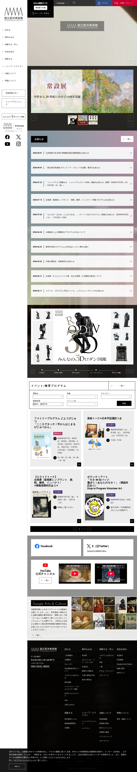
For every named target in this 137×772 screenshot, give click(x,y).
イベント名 (71, 401)
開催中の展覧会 (87, 671)
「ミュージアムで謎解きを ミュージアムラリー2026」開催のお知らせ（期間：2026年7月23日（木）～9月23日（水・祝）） (81, 183)
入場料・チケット (126, 3)
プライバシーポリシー (25, 760)
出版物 (67, 728)
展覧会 (35, 393)
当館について (10, 73)
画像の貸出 (121, 668)
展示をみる (9, 37)
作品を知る (9, 52)
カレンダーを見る (42, 13)
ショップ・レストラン (14, 66)
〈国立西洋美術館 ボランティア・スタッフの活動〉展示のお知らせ (66, 168)
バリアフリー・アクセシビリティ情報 (72, 688)
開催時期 (36, 401)
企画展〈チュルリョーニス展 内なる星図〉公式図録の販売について (67, 276)
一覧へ (128, 139)
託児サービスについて (72, 694)
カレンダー (69, 664)
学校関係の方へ (12, 93)
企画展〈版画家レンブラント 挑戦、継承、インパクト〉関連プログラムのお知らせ (73, 200)
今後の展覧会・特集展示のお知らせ (54, 261)
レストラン (86, 728)
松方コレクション (105, 728)
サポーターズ (104, 741)
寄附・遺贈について (124, 719)
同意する (17, 766)
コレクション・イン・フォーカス (88, 661)
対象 (69, 393)
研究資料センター (71, 719)
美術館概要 (103, 719)
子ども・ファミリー (106, 671)
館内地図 (68, 682)
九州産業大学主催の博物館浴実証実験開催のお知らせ (61, 153)
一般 (100, 667)
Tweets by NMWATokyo (96, 551)
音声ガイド (121, 673)
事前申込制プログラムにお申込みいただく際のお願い (61, 247)
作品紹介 (85, 667)
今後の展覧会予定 (88, 675)
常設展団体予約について (72, 670)
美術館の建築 (104, 732)
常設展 (84, 655)
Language (61, 3)
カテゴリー (105, 393)
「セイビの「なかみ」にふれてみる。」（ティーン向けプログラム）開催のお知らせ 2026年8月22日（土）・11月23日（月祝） (80, 215)
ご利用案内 (69, 655)
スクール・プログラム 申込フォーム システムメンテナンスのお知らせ (68, 291)
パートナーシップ (105, 736)
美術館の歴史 (104, 723)
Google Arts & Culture (124, 664)
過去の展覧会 (87, 680)
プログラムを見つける (72, 676)
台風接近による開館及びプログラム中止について (59, 232)
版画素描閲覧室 (70, 723)
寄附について (10, 81)
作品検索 (120, 660)
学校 (100, 662)
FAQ (66, 700)
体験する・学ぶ (11, 44)
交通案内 (68, 660)
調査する (8, 59)
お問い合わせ (69, 705)
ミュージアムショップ (14, 103)
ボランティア (104, 675)
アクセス (104, 3)
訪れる (7, 30)
